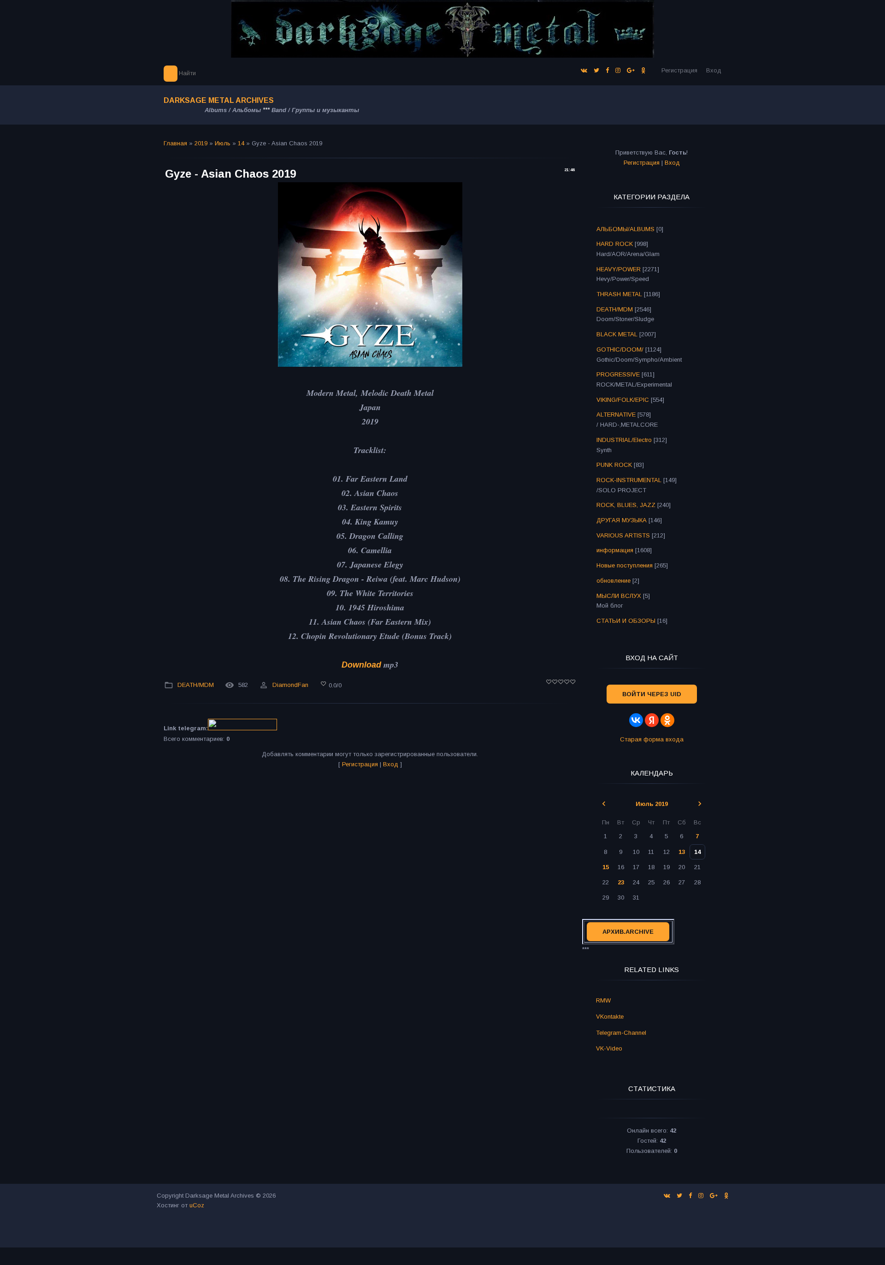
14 (241, 143)
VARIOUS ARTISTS (623, 535)
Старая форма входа (652, 739)
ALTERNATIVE (616, 414)
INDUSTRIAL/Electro (624, 439)
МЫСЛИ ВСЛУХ (618, 595)
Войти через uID (651, 694)
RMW (603, 1000)
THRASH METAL (619, 294)
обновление (613, 580)
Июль (222, 143)
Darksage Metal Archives (219, 100)
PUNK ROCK (614, 464)
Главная (175, 143)
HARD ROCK (614, 243)
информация (614, 550)
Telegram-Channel (621, 1032)
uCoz (196, 1205)
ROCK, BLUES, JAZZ (625, 504)
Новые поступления (624, 565)
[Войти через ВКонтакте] (636, 720)
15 (605, 867)
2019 (201, 143)
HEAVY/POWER (618, 269)
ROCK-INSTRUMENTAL (628, 480)
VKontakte (610, 1016)
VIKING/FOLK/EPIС (622, 399)
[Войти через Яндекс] (652, 720)
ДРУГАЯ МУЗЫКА (621, 520)
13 (681, 851)
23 (621, 882)
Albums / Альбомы (233, 110)
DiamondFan (290, 685)
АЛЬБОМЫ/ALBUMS (625, 229)
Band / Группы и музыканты (315, 110)
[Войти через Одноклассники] (667, 720)
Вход (713, 70)
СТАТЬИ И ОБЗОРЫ (625, 620)
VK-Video (609, 1048)
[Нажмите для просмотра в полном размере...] (370, 364)
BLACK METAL (616, 334)
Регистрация (679, 70)
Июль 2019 (652, 803)
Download (361, 664)
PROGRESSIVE (618, 374)
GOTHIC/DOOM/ (619, 349)
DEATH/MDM (195, 685)
